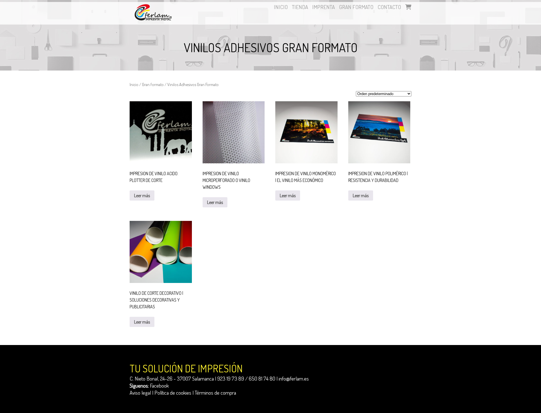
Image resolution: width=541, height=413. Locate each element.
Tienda (300, 6)
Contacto (389, 6)
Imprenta (323, 6)
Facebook (159, 385)
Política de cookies (172, 392)
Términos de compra (215, 392)
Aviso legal (140, 392)
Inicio (281, 6)
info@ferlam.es (294, 378)
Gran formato (356, 6)
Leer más (142, 195)
